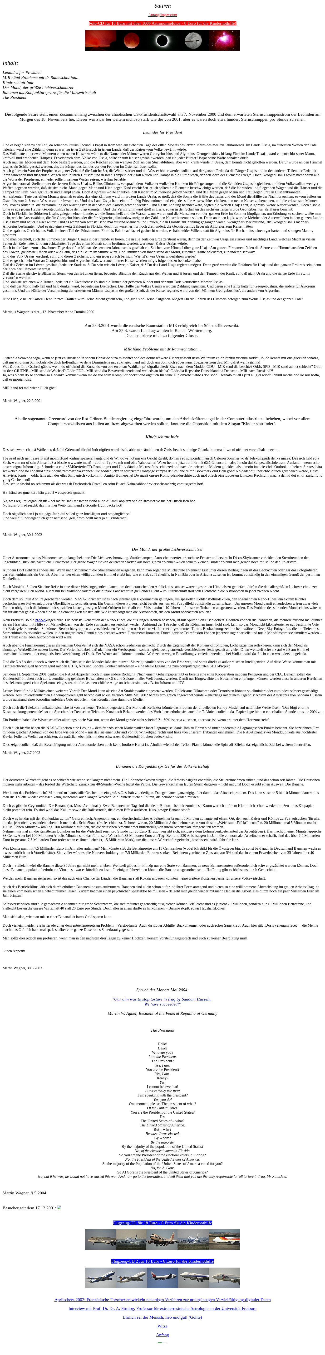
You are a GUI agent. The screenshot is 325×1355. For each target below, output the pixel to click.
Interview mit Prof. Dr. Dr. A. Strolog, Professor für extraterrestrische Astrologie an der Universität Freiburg (162, 1308)
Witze (162, 1326)
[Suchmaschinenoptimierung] (162, 1342)
